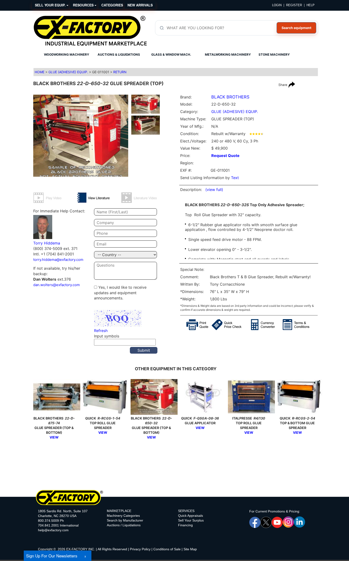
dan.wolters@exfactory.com (56, 285)
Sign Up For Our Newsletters (51, 556)
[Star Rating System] (256, 133)
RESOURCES (83, 5)
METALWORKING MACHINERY (228, 54)
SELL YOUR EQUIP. (50, 5)
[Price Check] (231, 324)
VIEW (54, 437)
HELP (311, 5)
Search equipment (296, 28)
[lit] (99, 197)
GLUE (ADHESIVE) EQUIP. (68, 72)
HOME (39, 72)
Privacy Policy (140, 549)
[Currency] (267, 324)
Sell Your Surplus (191, 520)
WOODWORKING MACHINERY (66, 54)
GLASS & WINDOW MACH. (171, 54)
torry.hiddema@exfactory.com (58, 259)
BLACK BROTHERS (230, 96)
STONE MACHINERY (274, 54)
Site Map (190, 549)
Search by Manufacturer (125, 520)
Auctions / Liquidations (124, 525)
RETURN (120, 72)
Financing (185, 525)
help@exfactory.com (53, 530)
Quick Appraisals (190, 515)
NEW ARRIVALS (140, 5)
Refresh (101, 330)
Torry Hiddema (46, 243)
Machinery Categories (123, 515)
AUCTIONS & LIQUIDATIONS (119, 54)
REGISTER (294, 5)
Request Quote (225, 155)
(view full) (214, 189)
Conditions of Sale (167, 549)
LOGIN (277, 5)
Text (235, 177)
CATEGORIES (112, 5)
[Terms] (300, 324)
